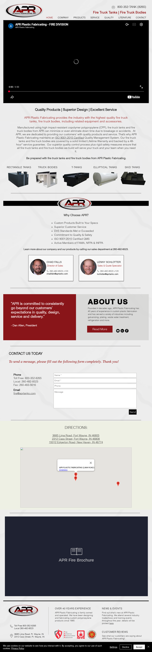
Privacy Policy (17, 648)
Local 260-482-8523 (23, 628)
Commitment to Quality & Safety (73, 235)
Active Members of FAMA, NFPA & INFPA (78, 243)
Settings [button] (113, 646)
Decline (125, 646)
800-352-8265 (33, 378)
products (71, 249)
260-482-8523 (30, 381)
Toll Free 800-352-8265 (25, 625)
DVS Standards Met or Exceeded (74, 231)
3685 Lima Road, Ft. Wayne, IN (29, 634)
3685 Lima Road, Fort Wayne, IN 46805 (75, 435)
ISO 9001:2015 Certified (69, 137)
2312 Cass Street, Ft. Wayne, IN (29, 636)
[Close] (148, 647)
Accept (139, 646)
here (111, 623)
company (52, 249)
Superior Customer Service (70, 227)
